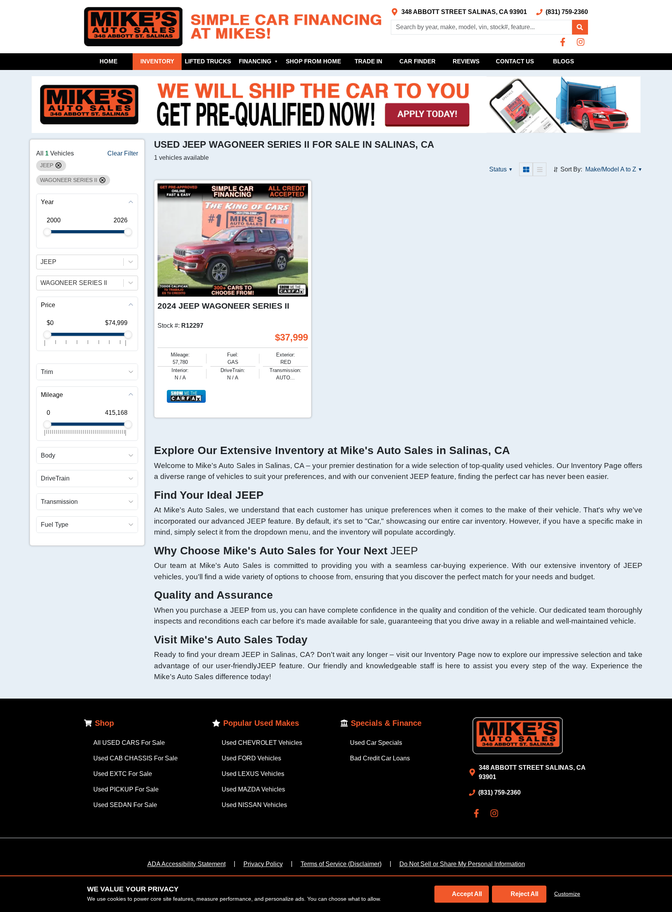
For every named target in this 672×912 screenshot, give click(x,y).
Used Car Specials (376, 742)
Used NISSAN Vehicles (254, 805)
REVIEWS (466, 61)
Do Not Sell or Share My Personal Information (462, 864)
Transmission (59, 501)
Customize (567, 894)
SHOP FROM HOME (313, 61)
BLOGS (563, 61)
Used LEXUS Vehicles (253, 773)
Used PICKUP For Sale (126, 789)
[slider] (47, 232)
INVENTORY (157, 61)
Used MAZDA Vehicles (253, 789)
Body (48, 455)
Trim (47, 371)
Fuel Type (54, 524)
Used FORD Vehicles (251, 758)
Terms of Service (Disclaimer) (341, 864)
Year (47, 202)
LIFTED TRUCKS (208, 61)
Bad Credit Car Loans (380, 758)
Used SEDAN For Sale (125, 805)
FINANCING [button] (258, 61)
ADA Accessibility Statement (186, 864)
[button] (580, 27)
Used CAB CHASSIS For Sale (135, 758)
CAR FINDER (417, 61)
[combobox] (41, 261)
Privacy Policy (263, 864)
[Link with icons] (564, 42)
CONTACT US (515, 61)
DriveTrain (55, 478)
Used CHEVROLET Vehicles (262, 742)
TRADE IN (368, 61)
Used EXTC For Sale (122, 773)
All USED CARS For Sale (129, 742)
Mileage (52, 394)
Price (48, 304)
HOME (108, 61)
